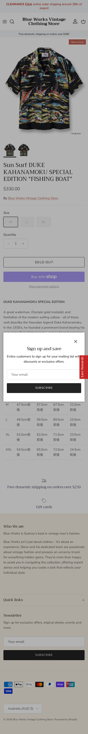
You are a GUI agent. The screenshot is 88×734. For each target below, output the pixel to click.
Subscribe (44, 388)
